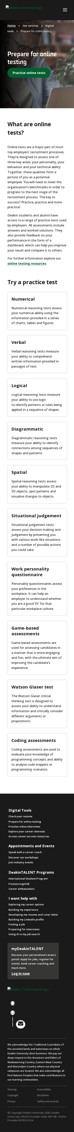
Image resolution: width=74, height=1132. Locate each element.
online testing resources (26, 263)
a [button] (65, 10)
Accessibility (44, 1089)
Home (11, 25)
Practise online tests (29, 73)
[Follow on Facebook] (13, 1003)
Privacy (11, 1101)
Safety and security (48, 1101)
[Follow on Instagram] (13, 1012)
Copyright (13, 1095)
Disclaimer (43, 1095)
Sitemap (12, 1089)
